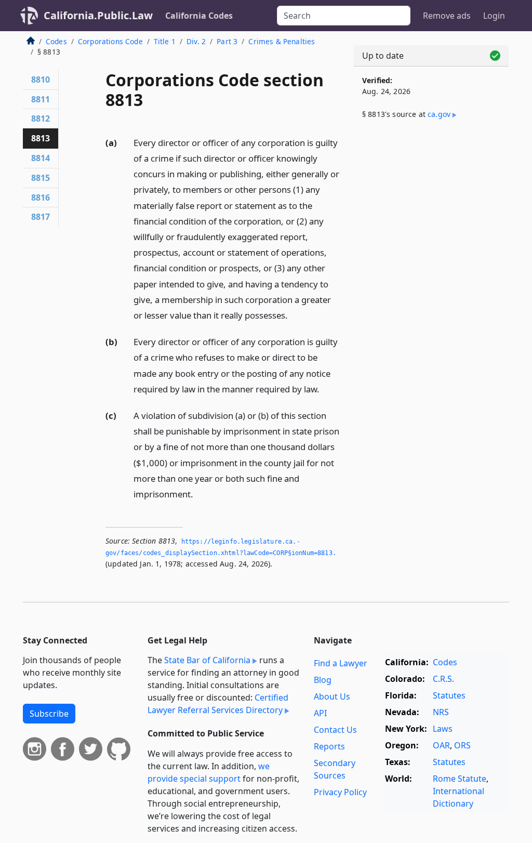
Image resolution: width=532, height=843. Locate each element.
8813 (40, 138)
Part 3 (227, 41)
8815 (40, 177)
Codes (56, 41)
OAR (441, 745)
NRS (441, 712)
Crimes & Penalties (281, 41)
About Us (332, 696)
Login (494, 15)
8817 (40, 216)
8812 (40, 118)
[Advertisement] (431, 209)
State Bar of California (207, 660)
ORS (462, 745)
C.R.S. (443, 678)
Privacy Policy (340, 792)
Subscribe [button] (49, 713)
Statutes (449, 695)
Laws (443, 728)
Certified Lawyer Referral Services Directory (218, 704)
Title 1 (165, 41)
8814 (40, 158)
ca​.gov (439, 114)
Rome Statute (459, 778)
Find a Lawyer (340, 663)
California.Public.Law (98, 15)
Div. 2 (196, 41)
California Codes (199, 15)
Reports (329, 746)
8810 (40, 79)
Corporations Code (110, 41)
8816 (40, 197)
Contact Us (335, 729)
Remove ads (447, 15)
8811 (40, 99)
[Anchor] (293, 314)
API (320, 713)
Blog (322, 680)
